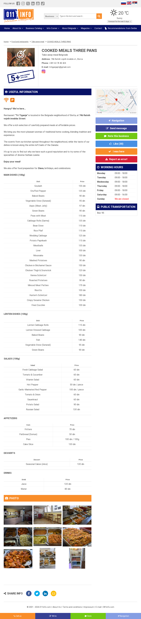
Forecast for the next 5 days (119, 21)
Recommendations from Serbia (122, 28)
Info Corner (52, 28)
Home (7, 28)
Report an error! (118, 159)
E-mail (98, 607)
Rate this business (118, 136)
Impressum (89, 607)
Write (54, 616)
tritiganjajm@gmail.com (60, 67)
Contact (98, 28)
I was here (118, 151)
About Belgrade (69, 28)
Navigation (118, 120)
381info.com (108, 607)
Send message (118, 128)
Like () (118, 143)
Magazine (85, 28)
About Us (17, 28)
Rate (89, 616)
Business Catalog (34, 28)
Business (49, 16)
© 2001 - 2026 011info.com (39, 607)
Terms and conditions (72, 607)
